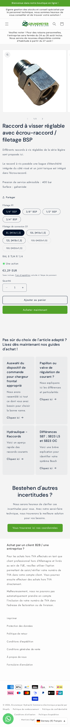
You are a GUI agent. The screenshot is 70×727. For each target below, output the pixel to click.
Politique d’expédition (49, 714)
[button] (7, 24)
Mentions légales (29, 719)
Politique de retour (17, 633)
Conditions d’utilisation (25, 714)
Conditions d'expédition (20, 641)
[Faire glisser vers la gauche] (27, 119)
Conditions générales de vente (23, 649)
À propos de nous (17, 657)
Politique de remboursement (26, 709)
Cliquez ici (13, 418)
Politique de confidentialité (54, 709)
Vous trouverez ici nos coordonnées (35, 528)
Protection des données (20, 626)
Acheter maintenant (35, 310)
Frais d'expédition (22, 275)
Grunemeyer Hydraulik (21, 705)
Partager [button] (10, 197)
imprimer (12, 618)
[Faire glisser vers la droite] (42, 119)
